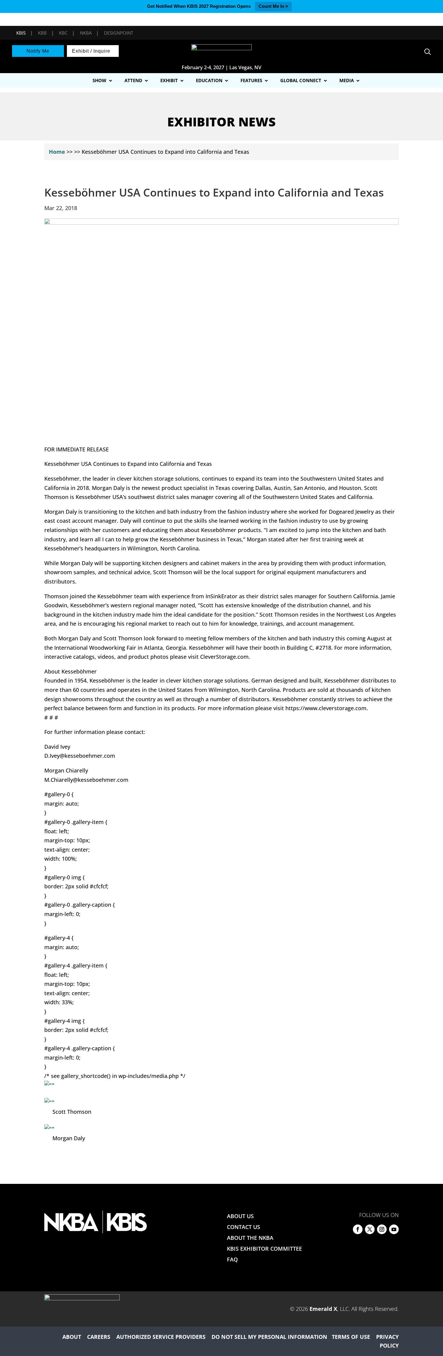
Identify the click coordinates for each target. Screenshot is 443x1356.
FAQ (232, 1259)
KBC (63, 33)
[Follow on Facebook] (358, 1229)
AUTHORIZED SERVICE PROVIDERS (161, 1336)
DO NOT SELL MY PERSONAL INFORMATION (269, 1336)
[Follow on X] (370, 1229)
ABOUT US (240, 1216)
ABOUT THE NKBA (250, 1237)
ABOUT (71, 1336)
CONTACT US (243, 1227)
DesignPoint (118, 33)
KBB (42, 33)
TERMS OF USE (351, 1336)
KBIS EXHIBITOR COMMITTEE (264, 1248)
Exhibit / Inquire (91, 51)
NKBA (86, 33)
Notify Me (38, 51)
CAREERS (98, 1336)
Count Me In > (273, 6)
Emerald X (323, 1308)
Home (57, 151)
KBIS (21, 33)
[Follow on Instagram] (382, 1229)
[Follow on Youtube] (394, 1229)
